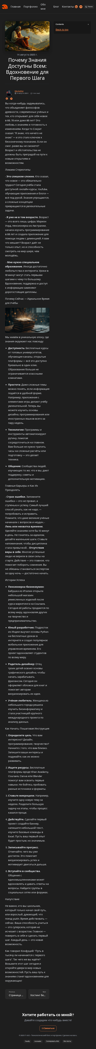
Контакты (68, 7)
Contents (60, 24)
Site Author (19, 91)
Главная (15, 7)
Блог (56, 7)
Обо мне (43, 7)
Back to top (62, 29)
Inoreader (37, 1041)
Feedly (27, 1041)
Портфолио (31, 7)
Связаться (50, 1029)
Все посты (67, 1041)
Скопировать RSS (52, 1041)
